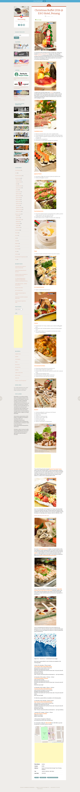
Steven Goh (17, 377)
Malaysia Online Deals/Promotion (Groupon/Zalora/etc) (21, 66)
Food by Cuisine (17, 178)
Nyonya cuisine (18, 201)
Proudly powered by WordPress (27, 787)
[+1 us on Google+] (24, 25)
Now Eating (21, 19)
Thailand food (18, 227)
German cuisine (18, 191)
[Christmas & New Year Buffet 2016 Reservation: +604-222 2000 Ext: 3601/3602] (48, 36)
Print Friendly (38, 19)
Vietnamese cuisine (19, 209)
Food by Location (18, 214)
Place (16, 251)
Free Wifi (16, 235)
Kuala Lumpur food (19, 219)
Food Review (17, 230)
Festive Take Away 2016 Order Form (41, 515)
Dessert (17, 189)
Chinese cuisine (18, 187)
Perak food (17, 225)
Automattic (46, 787)
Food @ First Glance (18, 175)
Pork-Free (16, 254)
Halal (16, 238)
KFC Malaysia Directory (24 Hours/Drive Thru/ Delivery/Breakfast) (21, 88)
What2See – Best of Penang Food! (20, 380)
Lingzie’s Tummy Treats (19, 372)
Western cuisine (18, 211)
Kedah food (18, 217)
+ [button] (62, 738)
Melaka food (18, 221)
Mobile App (17, 243)
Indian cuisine (18, 193)
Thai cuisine (18, 205)
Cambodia (17, 215)
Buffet (17, 183)
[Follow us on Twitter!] (21, 25)
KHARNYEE (17, 369)
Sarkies (51, 92)
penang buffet (43, 777)
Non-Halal (16, 246)
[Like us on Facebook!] (19, 25)
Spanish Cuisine (18, 203)
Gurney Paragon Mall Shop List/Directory (20, 97)
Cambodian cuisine (19, 185)
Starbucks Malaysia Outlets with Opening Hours (20, 78)
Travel (16, 259)
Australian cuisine (19, 181)
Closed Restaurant (18, 170)
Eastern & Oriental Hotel (43, 54)
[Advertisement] (18, 331)
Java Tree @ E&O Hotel (19, 290)
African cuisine (18, 179)
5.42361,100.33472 (38, 55)
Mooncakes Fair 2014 (17, 98)
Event (16, 172)
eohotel (36, 777)
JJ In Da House (17, 364)
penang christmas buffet (53, 777)
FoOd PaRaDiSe (17, 359)
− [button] (62, 740)
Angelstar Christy (18, 353)
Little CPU (57, 787)
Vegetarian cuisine (19, 207)
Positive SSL (40, 788)
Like (44, 1)
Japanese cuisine (18, 195)
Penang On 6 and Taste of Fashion (19, 99)
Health (16, 240)
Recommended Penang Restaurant (21, 256)
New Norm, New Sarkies (19, 287)
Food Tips (16, 232)
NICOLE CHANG (17, 375)
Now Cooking (17, 248)
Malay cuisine (18, 199)
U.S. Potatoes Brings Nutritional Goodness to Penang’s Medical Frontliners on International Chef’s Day (21, 279)
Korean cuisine (18, 197)
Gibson (16, 361)
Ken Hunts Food (17, 367)
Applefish (16, 356)
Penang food (18, 223)
